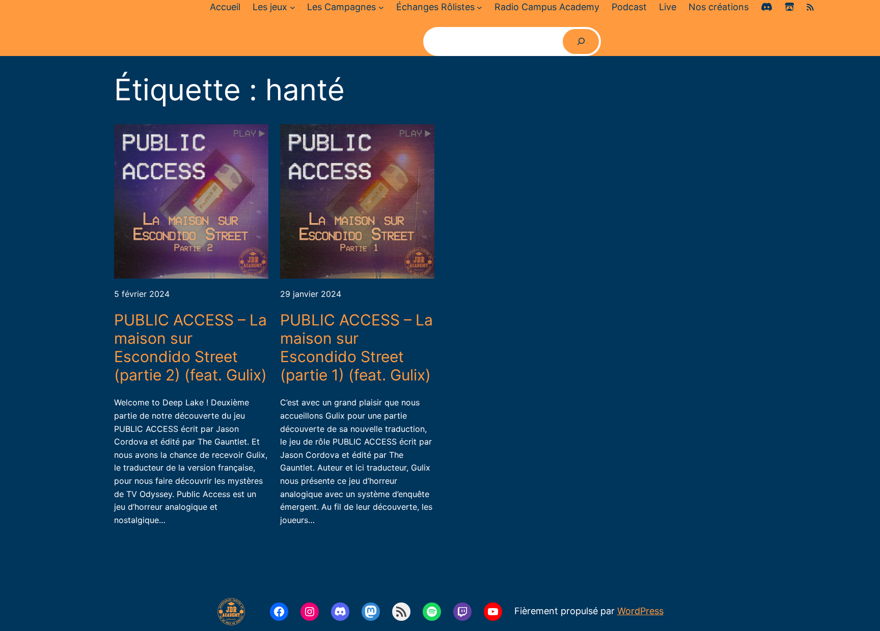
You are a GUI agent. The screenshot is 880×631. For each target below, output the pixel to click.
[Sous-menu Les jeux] (292, 7)
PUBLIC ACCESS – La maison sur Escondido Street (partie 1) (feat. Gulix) (356, 347)
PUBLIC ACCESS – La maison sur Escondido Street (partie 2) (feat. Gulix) (190, 347)
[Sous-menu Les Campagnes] (381, 7)
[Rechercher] (581, 41)
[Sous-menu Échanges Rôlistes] (479, 7)
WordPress (640, 611)
